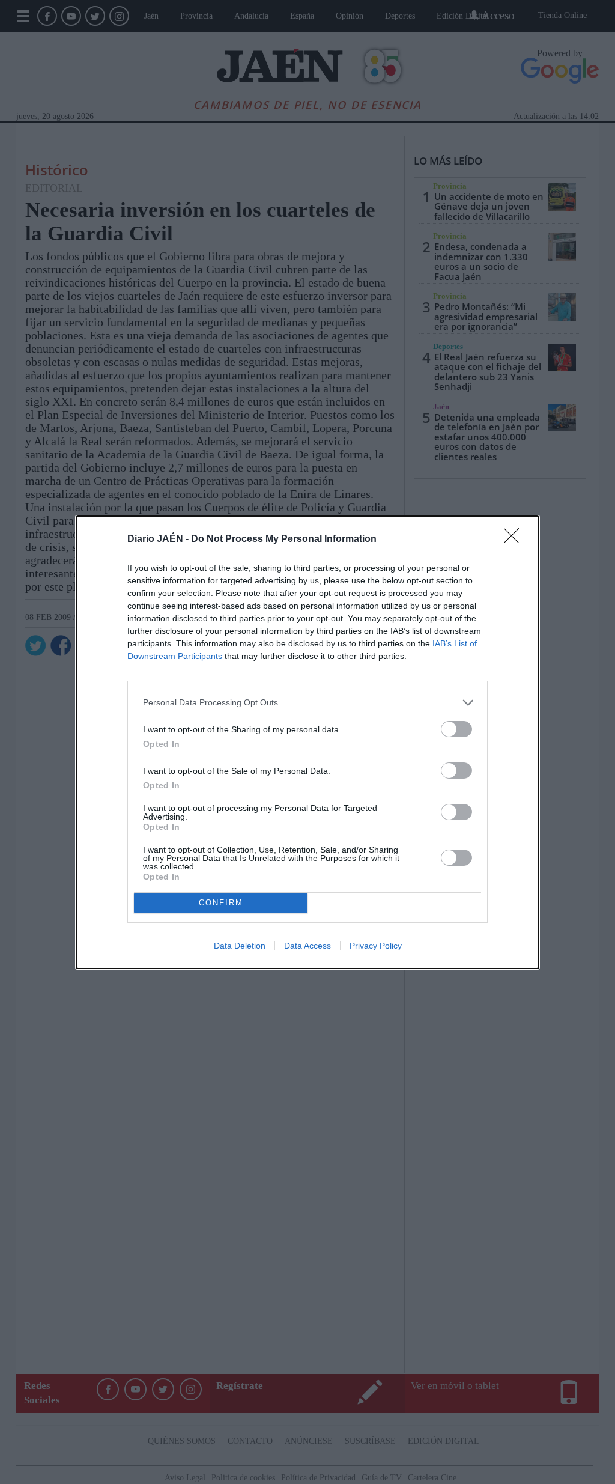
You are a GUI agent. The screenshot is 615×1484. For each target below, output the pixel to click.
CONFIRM (221, 902)
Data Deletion (239, 945)
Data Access (307, 945)
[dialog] (307, 742)
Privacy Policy (376, 945)
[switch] (456, 729)
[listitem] (307, 702)
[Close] (515, 539)
